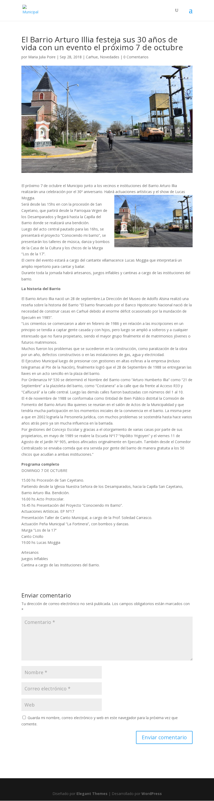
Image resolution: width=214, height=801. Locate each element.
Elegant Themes (92, 793)
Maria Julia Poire (42, 56)
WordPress (151, 793)
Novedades (109, 56)
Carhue (92, 56)
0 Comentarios (135, 56)
